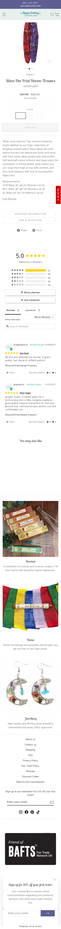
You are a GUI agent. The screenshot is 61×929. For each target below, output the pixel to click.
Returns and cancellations (30, 782)
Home (29, 74)
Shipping (30, 750)
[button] (49, 372)
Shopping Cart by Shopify (30, 926)
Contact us (30, 744)
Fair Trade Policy (30, 766)
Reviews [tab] (11, 310)
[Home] (30, 607)
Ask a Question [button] (32, 300)
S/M (20, 115)
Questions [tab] (30, 310)
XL (41, 115)
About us (30, 739)
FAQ (30, 755)
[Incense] (30, 529)
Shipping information (30, 214)
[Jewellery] (30, 686)
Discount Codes (30, 776)
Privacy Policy (30, 760)
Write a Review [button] (32, 292)
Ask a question (30, 220)
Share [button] (12, 372)
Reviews (30, 771)
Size (30, 109)
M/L (31, 115)
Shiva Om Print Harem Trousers (21, 365)
